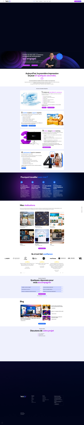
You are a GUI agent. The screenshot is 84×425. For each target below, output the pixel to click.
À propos (33, 399)
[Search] (2, 423)
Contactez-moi (45, 295)
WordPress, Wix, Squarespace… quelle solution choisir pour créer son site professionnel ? (30, 319)
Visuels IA (23, 168)
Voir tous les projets (41, 248)
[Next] (63, 273)
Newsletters (44, 400)
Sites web (43, 107)
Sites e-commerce (50, 107)
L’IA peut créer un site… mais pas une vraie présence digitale (56, 317)
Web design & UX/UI (23, 320)
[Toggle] (40, 287)
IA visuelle (44, 401)
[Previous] (61, 273)
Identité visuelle (24, 125)
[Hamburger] (3, 1)
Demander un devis (78, 1)
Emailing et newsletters (46, 147)
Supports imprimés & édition (46, 399)
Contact (32, 401)
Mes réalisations (34, 65)
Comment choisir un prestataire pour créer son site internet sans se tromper (57, 306)
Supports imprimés (31, 125)
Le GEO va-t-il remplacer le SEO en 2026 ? (57, 312)
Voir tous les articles (41, 323)
